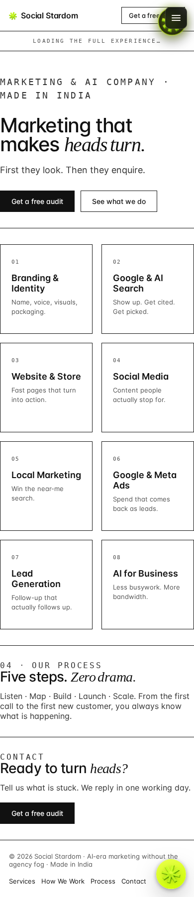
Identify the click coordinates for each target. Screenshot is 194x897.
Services (22, 881)
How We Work (63, 881)
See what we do (119, 201)
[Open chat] (171, 874)
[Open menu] (176, 18)
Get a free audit (153, 15)
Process (103, 881)
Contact (133, 881)
